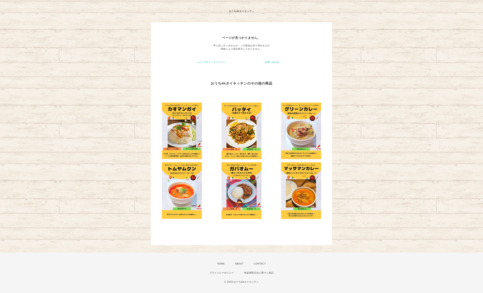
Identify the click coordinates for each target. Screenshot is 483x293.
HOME (221, 263)
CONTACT (260, 263)
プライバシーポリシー (221, 272)
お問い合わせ (272, 62)
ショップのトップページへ (211, 62)
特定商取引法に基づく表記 (259, 272)
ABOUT (239, 263)
